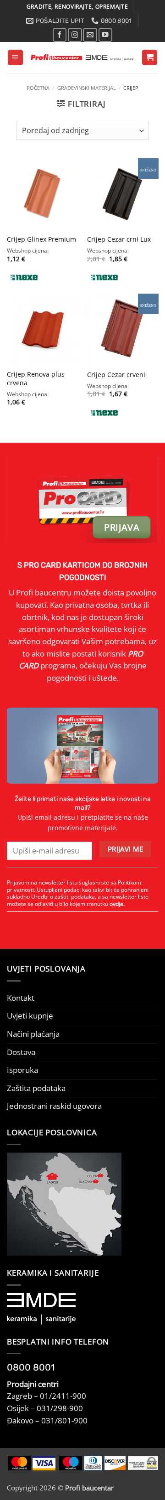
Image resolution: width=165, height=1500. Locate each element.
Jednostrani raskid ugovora (54, 1106)
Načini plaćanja (33, 1034)
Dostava (21, 1052)
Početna (38, 87)
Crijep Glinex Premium (41, 239)
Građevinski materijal (86, 87)
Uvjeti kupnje (30, 1015)
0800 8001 (31, 1367)
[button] (15, 57)
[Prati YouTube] (105, 35)
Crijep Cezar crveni (116, 375)
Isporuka (22, 1070)
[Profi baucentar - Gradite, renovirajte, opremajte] (82, 57)
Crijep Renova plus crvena (36, 378)
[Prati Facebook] (59, 35)
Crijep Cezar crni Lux (119, 239)
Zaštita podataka (36, 1088)
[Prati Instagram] (75, 35)
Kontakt (20, 998)
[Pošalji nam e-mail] (90, 35)
